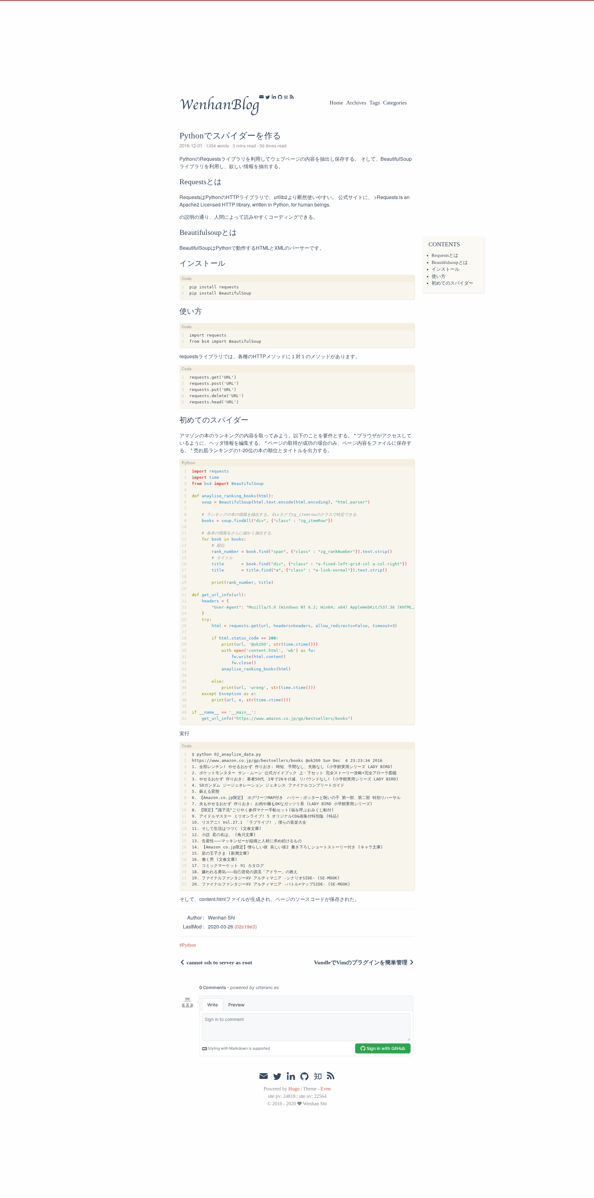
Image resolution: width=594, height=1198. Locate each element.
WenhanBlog (219, 104)
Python (189, 945)
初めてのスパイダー (452, 283)
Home (336, 103)
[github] (280, 97)
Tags (374, 103)
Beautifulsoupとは (450, 262)
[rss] (291, 97)
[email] (261, 96)
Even (326, 1088)
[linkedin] (273, 96)
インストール (445, 269)
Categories (395, 103)
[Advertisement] (185, 44)
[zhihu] (286, 97)
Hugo (293, 1088)
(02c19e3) (246, 926)
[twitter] (267, 97)
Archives (356, 103)
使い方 (439, 276)
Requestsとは (445, 255)
